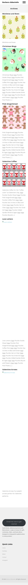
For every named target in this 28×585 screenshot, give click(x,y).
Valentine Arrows (9, 369)
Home (4, 548)
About (4, 554)
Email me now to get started (14, 522)
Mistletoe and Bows (10, 13)
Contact (4, 557)
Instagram (5, 560)
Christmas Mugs (9, 46)
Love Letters (7, 219)
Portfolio (4, 551)
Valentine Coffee (9, 161)
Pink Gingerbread (10, 104)
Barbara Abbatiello (10, 2)
